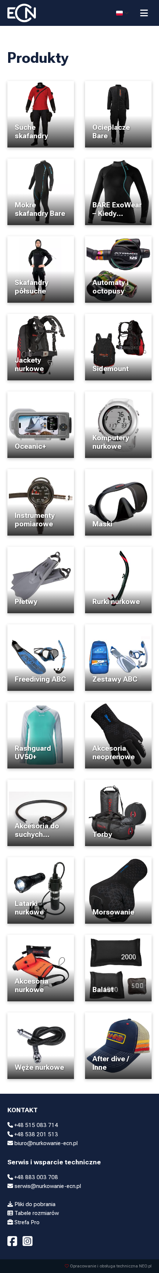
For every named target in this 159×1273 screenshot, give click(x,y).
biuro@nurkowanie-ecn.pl (45, 1143)
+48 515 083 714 (35, 1125)
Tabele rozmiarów (36, 1213)
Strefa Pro (26, 1222)
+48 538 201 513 (35, 1134)
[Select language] (122, 13)
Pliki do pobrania (34, 1204)
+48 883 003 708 (35, 1177)
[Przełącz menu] (144, 13)
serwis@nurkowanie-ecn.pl (47, 1186)
